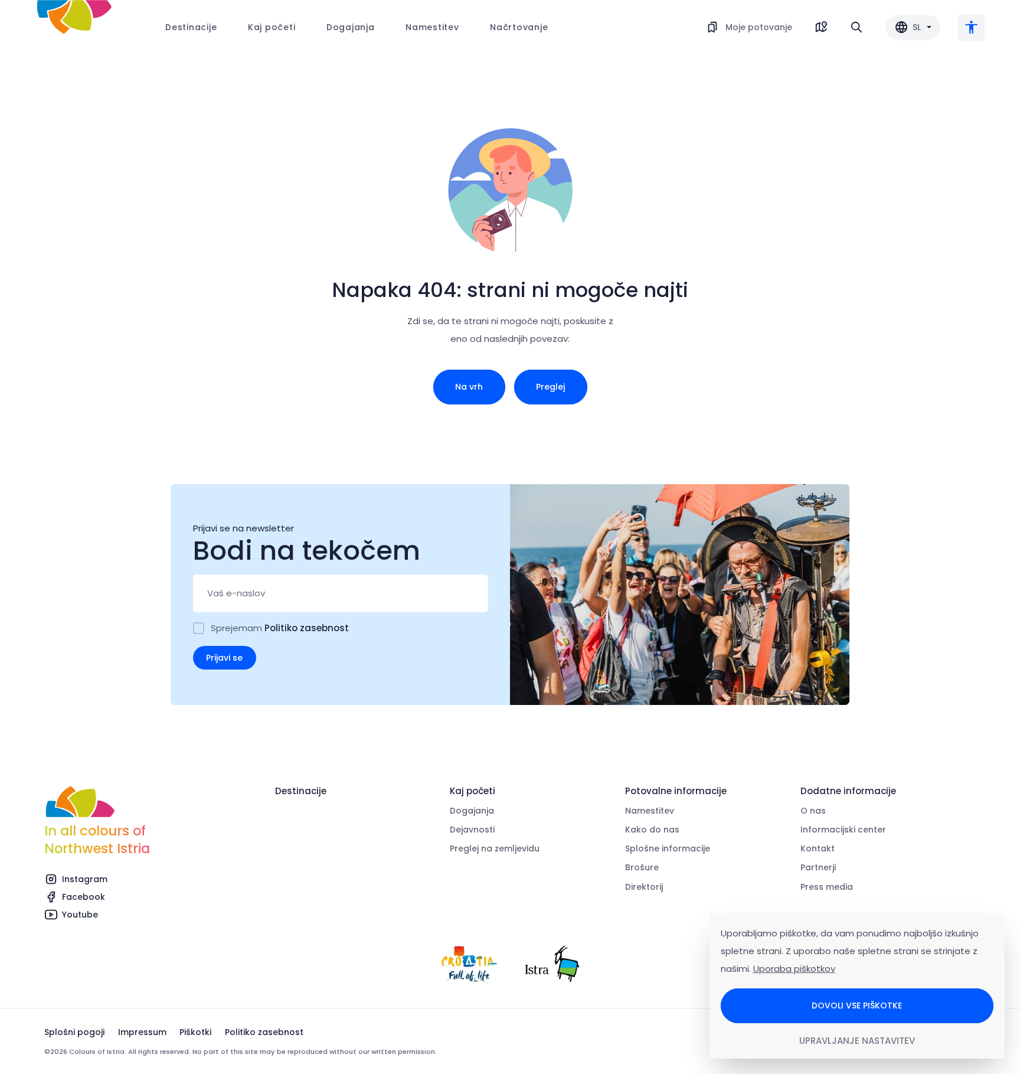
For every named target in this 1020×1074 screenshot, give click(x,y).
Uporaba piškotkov (794, 968)
